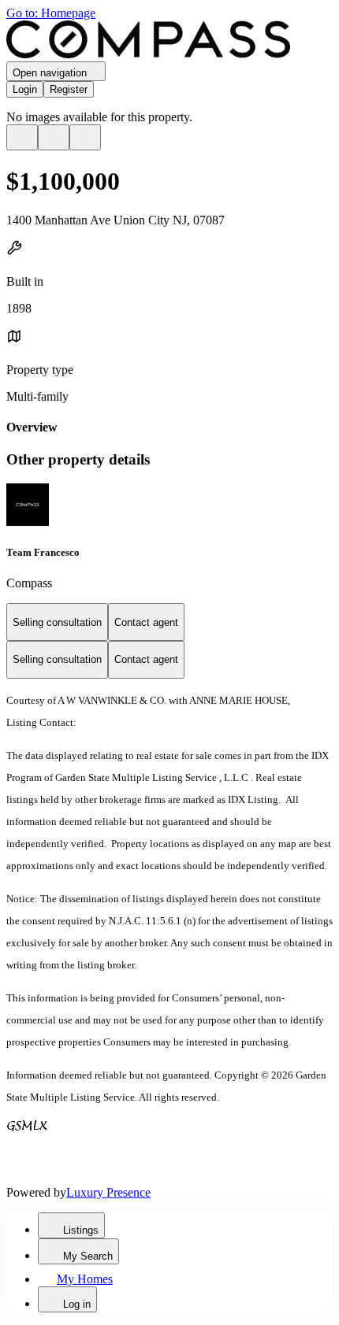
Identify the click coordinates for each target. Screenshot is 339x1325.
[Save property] (53, 137)
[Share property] (85, 137)
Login (25, 89)
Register (69, 89)
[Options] (22, 137)
